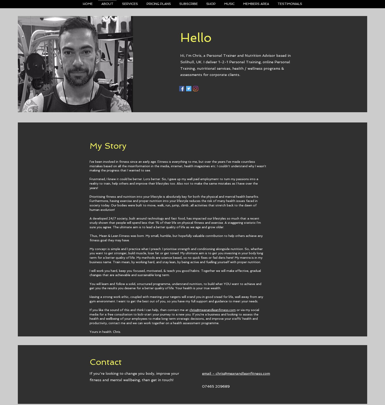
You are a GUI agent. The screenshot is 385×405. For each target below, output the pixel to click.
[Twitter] (188, 88)
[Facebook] (181, 88)
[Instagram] (195, 88)
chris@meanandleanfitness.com (212, 310)
